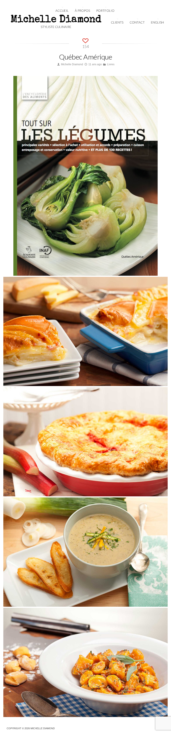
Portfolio (105, 10)
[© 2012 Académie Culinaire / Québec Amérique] (148, 266)
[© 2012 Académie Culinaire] (158, 377)
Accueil (62, 10)
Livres (110, 64)
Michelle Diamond (72, 64)
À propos (82, 10)
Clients (117, 22)
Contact (137, 22)
